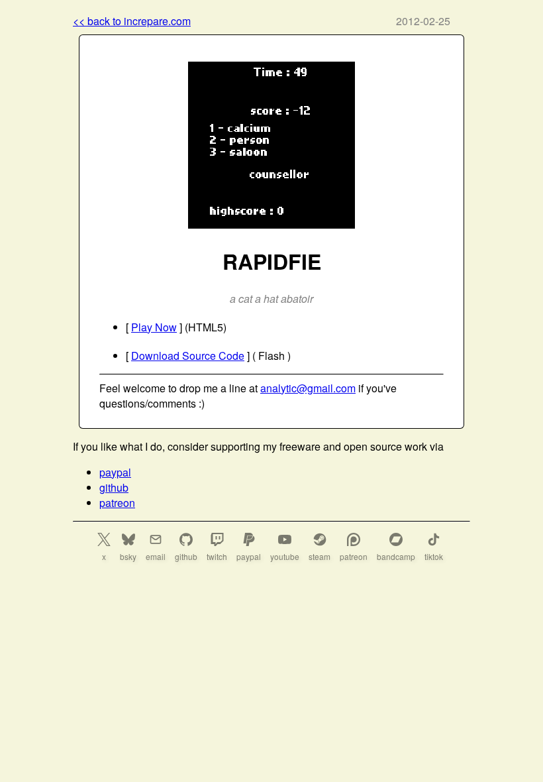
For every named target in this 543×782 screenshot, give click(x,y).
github (113, 487)
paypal (115, 472)
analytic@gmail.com (308, 388)
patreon (117, 502)
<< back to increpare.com (132, 20)
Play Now (154, 327)
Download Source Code (187, 355)
